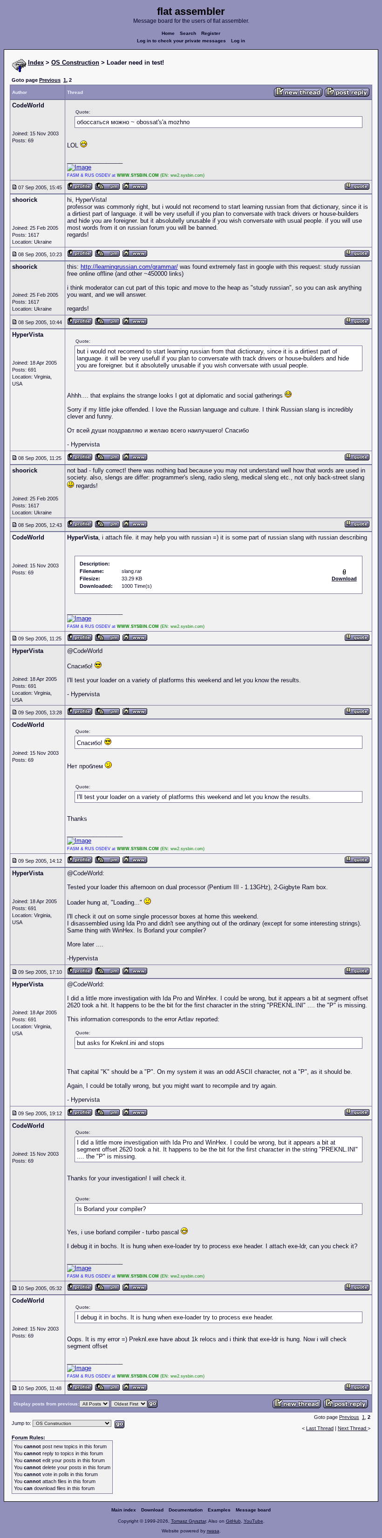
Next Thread (353, 1428)
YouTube (253, 1521)
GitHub (233, 1521)
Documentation (186, 1509)
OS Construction (75, 62)
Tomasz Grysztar (188, 1521)
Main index (123, 1509)
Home (168, 33)
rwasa (213, 1530)
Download (152, 1509)
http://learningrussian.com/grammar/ (129, 266)
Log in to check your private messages (181, 40)
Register (210, 33)
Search (188, 33)
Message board (253, 1509)
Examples (219, 1509)
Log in (238, 40)
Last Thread (320, 1428)
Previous (50, 80)
